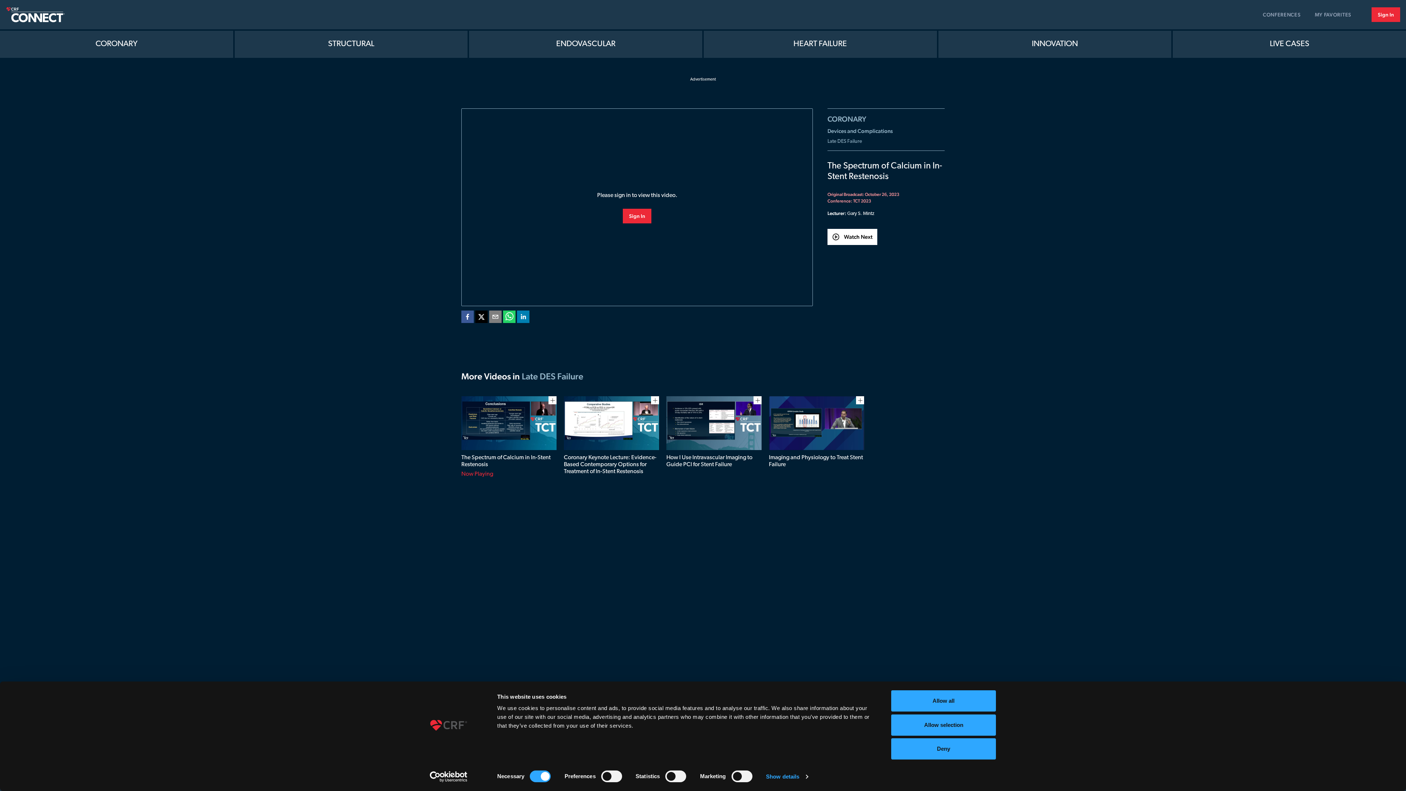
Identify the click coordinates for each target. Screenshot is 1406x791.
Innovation (1055, 44)
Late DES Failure (844, 141)
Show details (782, 776)
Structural (351, 44)
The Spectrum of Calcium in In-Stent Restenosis (506, 461)
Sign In (1386, 15)
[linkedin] (523, 318)
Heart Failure (820, 44)
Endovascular (585, 44)
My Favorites (1333, 15)
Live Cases (1289, 44)
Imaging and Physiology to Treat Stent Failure (816, 461)
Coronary (117, 44)
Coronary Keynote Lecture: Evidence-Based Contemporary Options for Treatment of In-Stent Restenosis (610, 465)
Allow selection (943, 725)
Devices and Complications (860, 131)
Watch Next (858, 237)
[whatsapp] (509, 318)
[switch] (611, 776)
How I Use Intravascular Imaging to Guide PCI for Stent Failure (709, 461)
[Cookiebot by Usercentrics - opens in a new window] (449, 776)
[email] (495, 318)
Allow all (944, 701)
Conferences (1282, 15)
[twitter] (481, 318)
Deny (943, 749)
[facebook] (467, 318)
